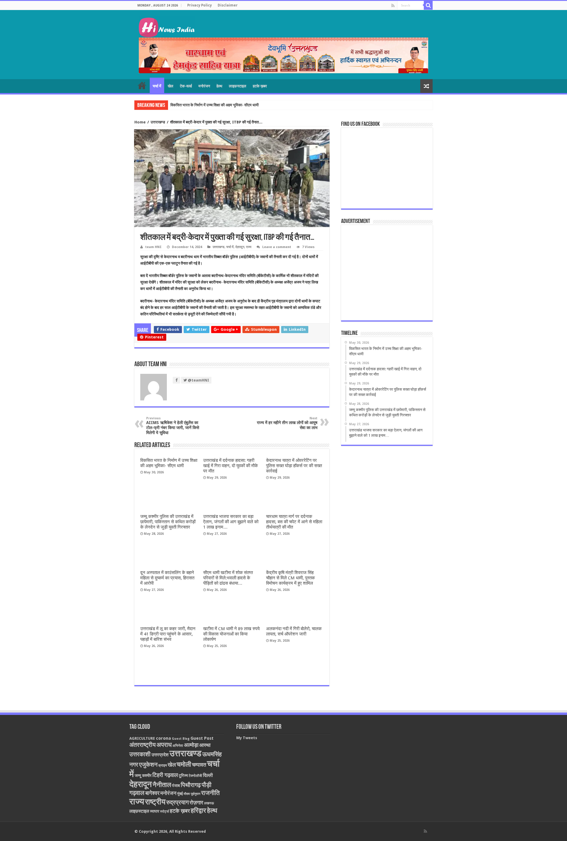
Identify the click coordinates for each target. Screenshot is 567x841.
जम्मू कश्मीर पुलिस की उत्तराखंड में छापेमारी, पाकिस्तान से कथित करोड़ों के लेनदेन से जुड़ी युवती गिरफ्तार (167, 522)
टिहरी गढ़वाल (165, 775)
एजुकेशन (148, 764)
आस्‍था (205, 745)
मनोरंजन (204, 86)
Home (140, 122)
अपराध (164, 744)
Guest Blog (181, 739)
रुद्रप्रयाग (177, 802)
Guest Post (202, 738)
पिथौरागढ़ (191, 784)
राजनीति (210, 792)
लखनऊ (209, 803)
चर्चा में (157, 86)
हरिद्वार (198, 810)
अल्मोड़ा (191, 745)
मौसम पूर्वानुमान (192, 794)
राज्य (248, 247)
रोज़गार (196, 802)
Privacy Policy (199, 5)
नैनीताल (162, 784)
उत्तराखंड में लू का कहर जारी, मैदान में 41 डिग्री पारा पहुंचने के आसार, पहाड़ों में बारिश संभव (167, 634)
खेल (170, 86)
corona (163, 738)
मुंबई (180, 793)
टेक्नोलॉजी (195, 776)
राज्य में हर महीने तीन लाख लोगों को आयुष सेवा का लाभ (287, 423)
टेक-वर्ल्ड (186, 86)
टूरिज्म (183, 775)
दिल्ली (208, 775)
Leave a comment (276, 247)
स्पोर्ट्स (164, 811)
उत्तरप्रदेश (160, 754)
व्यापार (154, 811)
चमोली (184, 764)
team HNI (153, 247)
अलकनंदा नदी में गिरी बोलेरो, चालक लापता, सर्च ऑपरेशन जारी (294, 631)
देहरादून (239, 247)
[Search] (428, 5)
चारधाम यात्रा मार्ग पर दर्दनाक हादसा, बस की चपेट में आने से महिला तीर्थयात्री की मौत (294, 522)
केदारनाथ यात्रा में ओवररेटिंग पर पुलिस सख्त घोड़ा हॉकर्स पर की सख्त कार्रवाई (294, 466)
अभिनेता (177, 746)
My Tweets (246, 738)
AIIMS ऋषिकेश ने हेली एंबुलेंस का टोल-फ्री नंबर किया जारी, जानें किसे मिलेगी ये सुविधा (172, 425)
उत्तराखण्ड (158, 122)
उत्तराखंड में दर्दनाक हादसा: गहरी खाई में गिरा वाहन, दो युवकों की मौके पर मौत (221, 105)
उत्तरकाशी (140, 754)
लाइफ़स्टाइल (237, 86)
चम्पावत (199, 765)
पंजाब (176, 785)
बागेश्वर (152, 793)
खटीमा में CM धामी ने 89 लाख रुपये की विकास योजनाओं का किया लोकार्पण (231, 634)
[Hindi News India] (167, 26)
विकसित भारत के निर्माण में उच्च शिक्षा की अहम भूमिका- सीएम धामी (168, 463)
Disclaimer (228, 5)
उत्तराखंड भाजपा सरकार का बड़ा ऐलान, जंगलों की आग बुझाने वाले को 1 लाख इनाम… (230, 522)
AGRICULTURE (142, 738)
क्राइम (162, 765)
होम (142, 85)
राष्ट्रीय (155, 801)
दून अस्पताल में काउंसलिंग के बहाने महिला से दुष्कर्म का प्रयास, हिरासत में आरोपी (167, 578)
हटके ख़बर (260, 86)
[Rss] (393, 5)
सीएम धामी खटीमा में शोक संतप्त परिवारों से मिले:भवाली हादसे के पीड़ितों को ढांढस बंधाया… (228, 578)
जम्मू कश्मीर (143, 775)
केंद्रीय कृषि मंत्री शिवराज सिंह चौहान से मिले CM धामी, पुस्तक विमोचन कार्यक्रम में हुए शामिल (290, 578)
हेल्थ (219, 86)
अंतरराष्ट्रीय (142, 744)
